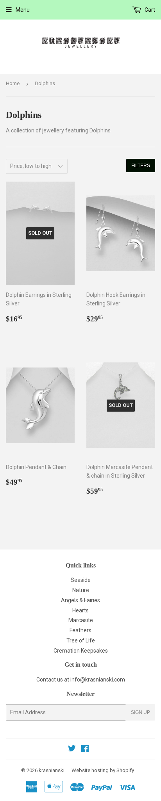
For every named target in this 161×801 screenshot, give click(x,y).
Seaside (81, 580)
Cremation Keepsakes (81, 651)
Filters (140, 165)
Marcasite (80, 620)
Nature (80, 590)
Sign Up (140, 712)
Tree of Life (80, 640)
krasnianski (51, 770)
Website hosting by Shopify (103, 770)
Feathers (80, 630)
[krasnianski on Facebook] (85, 749)
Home (13, 83)
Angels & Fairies (80, 600)
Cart (149, 10)
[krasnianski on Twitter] (72, 749)
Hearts (80, 610)
